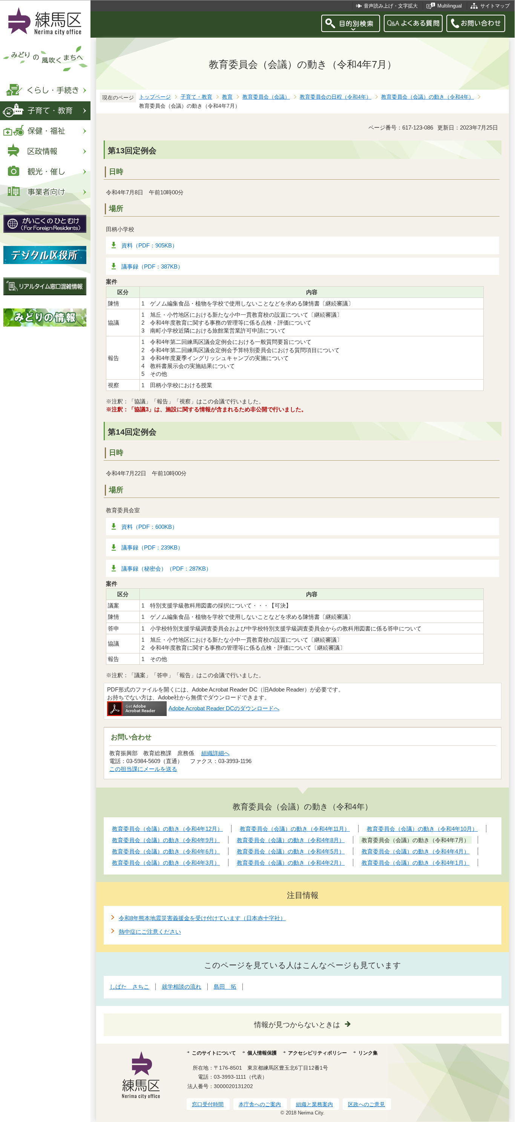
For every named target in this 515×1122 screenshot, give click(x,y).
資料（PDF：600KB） (149, 527)
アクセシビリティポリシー (317, 1053)
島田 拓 (225, 986)
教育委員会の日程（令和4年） (335, 97)
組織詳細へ (215, 753)
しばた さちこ (129, 986)
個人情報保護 (262, 1053)
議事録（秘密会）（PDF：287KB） (166, 568)
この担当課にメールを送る (143, 769)
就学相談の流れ (181, 986)
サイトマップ (495, 6)
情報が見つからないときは (297, 1025)
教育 (227, 97)
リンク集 (368, 1053)
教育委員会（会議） (266, 97)
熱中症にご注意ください (150, 931)
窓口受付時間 (208, 1104)
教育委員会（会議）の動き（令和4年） (427, 97)
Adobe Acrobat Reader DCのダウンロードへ (224, 708)
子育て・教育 (196, 97)
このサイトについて (214, 1053)
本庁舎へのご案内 (260, 1104)
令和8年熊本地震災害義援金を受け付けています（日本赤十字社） (202, 918)
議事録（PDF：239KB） (152, 547)
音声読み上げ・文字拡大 (391, 6)
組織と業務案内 (314, 1104)
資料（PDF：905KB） (149, 245)
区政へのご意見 (366, 1104)
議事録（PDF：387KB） (152, 266)
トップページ (155, 97)
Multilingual (449, 6)
